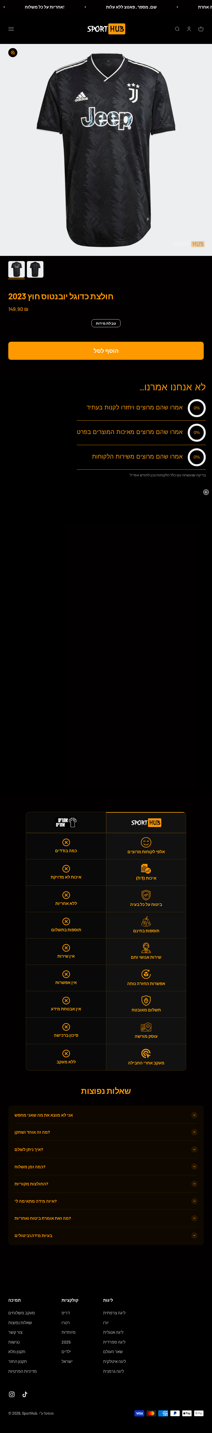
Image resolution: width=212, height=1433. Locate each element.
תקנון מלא (16, 1351)
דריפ (66, 1312)
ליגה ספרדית (114, 1341)
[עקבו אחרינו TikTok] (24, 1394)
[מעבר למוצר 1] (16, 270)
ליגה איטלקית (114, 1361)
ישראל (67, 1361)
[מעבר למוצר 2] (35, 270)
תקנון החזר (17, 1361)
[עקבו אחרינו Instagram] (11, 1394)
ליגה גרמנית (113, 1371)
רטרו (66, 1322)
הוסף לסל (106, 350)
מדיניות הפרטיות (22, 1371)
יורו (106, 1322)
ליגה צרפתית (114, 1312)
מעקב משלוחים (21, 1312)
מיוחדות (68, 1332)
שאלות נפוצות (20, 1322)
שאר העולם (113, 1351)
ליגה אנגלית (113, 1332)
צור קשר (15, 1332)
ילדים (66, 1351)
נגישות (14, 1341)
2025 (66, 1341)
